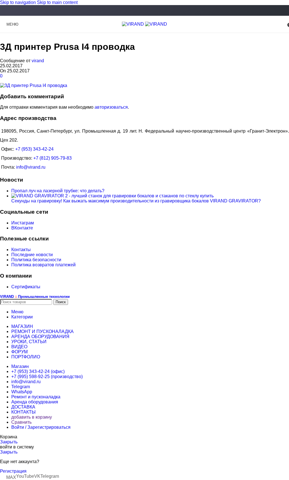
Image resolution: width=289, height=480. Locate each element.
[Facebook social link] (144, 10)
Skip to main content (57, 2)
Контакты (21, 249)
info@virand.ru (30, 167)
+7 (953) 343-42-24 (34, 149)
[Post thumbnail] (112, 195)
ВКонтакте (22, 228)
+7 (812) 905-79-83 (52, 158)
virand (38, 60)
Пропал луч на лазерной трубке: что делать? (57, 190)
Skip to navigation (18, 2)
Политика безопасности (36, 259)
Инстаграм (22, 222)
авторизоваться (111, 107)
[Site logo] (133, 24)
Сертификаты (25, 286)
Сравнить (21, 422)
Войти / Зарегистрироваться (41, 427)
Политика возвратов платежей (43, 264)
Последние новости (32, 254)
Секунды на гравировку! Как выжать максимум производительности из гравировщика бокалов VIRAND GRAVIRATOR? (136, 200)
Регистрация (13, 471)
